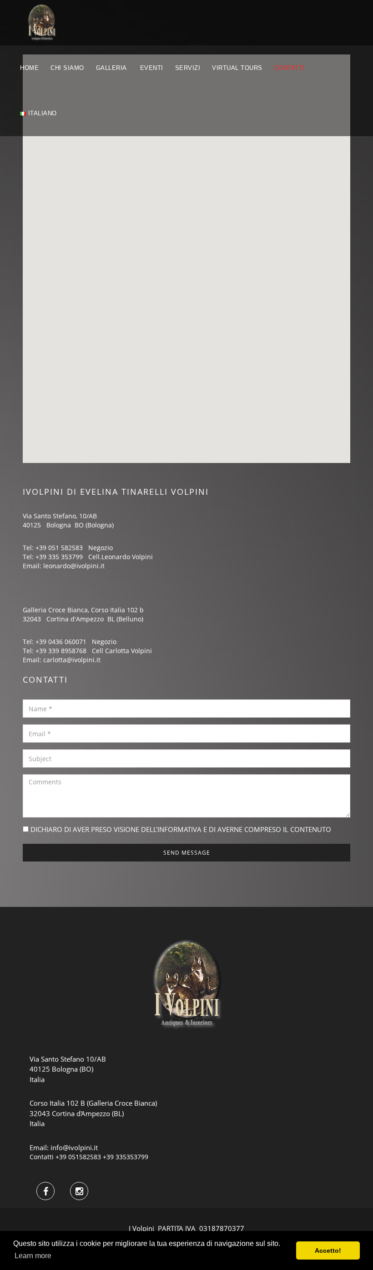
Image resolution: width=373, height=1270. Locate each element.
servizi (188, 67)
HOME (29, 67)
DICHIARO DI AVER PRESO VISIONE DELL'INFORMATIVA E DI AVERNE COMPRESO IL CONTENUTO (180, 829)
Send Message (186, 853)
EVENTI (151, 67)
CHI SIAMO (67, 67)
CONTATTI (289, 67)
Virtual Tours (237, 67)
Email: (40, 1147)
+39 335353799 (125, 1156)
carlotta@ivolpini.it (72, 659)
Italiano (41, 113)
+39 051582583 (78, 1156)
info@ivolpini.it (74, 1147)
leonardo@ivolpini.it (74, 565)
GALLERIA (111, 67)
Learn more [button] (33, 1256)
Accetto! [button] (328, 1250)
